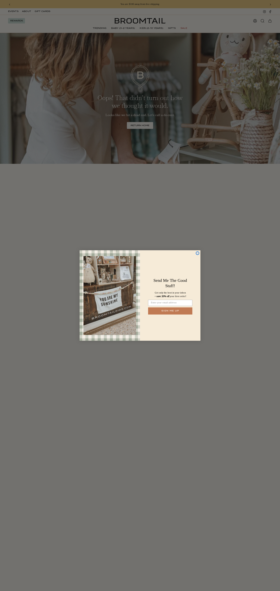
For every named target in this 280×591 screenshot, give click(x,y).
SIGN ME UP (170, 310)
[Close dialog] (197, 253)
